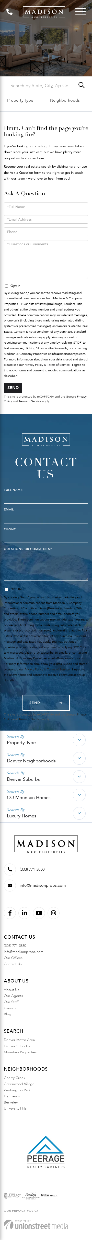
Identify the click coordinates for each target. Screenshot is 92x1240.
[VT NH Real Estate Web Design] (36, 1225)
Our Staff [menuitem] (11, 1002)
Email (9, 509)
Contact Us (13, 964)
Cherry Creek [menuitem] (14, 1077)
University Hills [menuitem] (15, 1108)
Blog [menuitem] (7, 1014)
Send (13, 387)
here (72, 166)
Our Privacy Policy (21, 1211)
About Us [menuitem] (11, 989)
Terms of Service (30, 401)
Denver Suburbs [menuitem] (17, 1046)
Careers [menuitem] (10, 1008)
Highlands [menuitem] (12, 1096)
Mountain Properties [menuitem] (20, 1052)
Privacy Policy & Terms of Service (47, 365)
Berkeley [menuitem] (11, 1102)
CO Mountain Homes (29, 797)
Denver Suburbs (23, 779)
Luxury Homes (21, 816)
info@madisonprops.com (43, 885)
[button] (81, 85)
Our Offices (13, 957)
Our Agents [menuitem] (13, 995)
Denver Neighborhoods (31, 761)
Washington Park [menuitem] (17, 1090)
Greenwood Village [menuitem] (19, 1084)
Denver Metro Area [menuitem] (19, 1039)
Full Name (13, 490)
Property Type (21, 742)
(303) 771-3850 (32, 869)
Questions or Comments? (28, 549)
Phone (10, 529)
